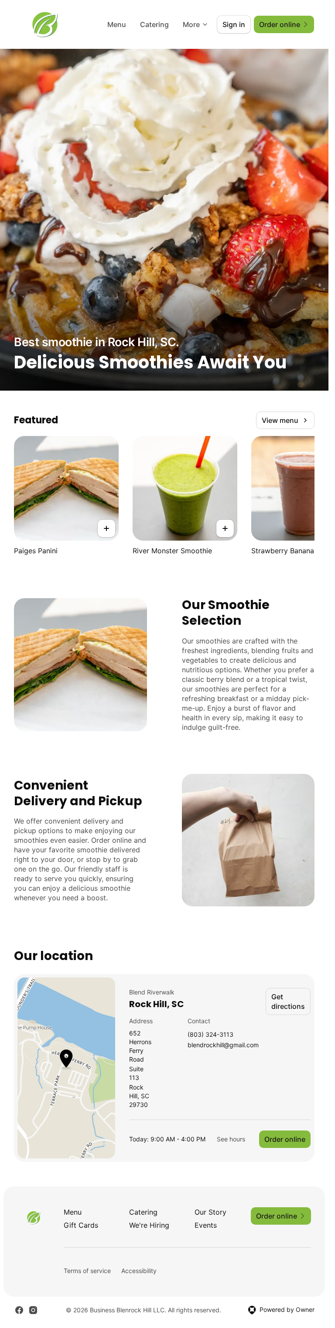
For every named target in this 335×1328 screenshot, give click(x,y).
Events (206, 1225)
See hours (231, 1139)
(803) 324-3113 (210, 1035)
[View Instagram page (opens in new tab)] (33, 1310)
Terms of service (87, 1270)
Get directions (288, 1001)
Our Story (210, 1212)
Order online (284, 1139)
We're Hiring (149, 1225)
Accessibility (139, 1270)
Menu (116, 24)
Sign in (233, 24)
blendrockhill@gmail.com (223, 1045)
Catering (154, 24)
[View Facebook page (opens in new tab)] (19, 1310)
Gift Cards (81, 1225)
